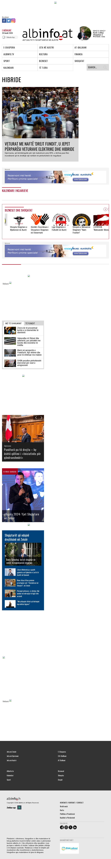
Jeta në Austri (11, 760)
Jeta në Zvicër (11, 751)
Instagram (13, 20)
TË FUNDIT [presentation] (30, 323)
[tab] (14, 324)
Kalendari (10, 775)
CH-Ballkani (62, 756)
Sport (9, 779)
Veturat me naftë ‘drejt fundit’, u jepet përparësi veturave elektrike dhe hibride (39, 146)
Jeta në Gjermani (12, 756)
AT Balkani (61, 760)
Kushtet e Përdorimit (67, 817)
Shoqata (61, 775)
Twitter (8, 20)
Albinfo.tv (10, 771)
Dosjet (60, 779)
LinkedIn (17, 20)
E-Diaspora (62, 751)
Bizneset (61, 771)
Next (41, 417)
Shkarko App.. (10, 37)
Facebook (4, 20)
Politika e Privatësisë (67, 813)
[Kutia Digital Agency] (19, 807)
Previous (105, 209)
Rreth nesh (64, 806)
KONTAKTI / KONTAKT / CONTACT (72, 802)
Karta (62, 810)
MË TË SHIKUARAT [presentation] (13, 323)
